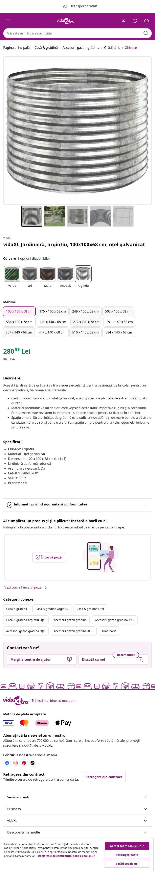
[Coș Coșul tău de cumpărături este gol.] (146, 21)
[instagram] (16, 763)
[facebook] (7, 763)
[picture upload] (100, 557)
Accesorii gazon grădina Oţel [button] (25, 631)
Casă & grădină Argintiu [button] (52, 609)
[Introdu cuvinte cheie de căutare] (145, 33)
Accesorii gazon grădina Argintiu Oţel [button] (75, 631)
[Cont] (123, 21)
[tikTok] (32, 763)
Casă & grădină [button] (16, 609)
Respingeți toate (127, 855)
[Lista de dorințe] (135, 21)
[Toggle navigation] (8, 21)
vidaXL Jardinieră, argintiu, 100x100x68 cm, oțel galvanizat (74, 244)
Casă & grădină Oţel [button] (90, 609)
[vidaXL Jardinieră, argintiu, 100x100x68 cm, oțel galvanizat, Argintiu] (77, 130)
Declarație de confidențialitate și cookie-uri (66, 856)
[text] (17, 352)
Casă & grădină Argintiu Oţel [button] (25, 620)
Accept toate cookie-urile (127, 846)
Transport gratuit (83, 6)
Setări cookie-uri (127, 864)
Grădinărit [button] (109, 631)
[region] (76, 854)
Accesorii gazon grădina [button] (70, 620)
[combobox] (77, 33)
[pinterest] (24, 763)
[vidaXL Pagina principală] (65, 21)
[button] (12, 279)
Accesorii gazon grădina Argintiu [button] (116, 620)
